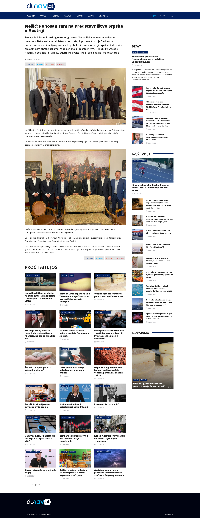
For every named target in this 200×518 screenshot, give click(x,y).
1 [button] (166, 387)
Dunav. (48, 514)
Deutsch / (162, 15)
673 (32, 485)
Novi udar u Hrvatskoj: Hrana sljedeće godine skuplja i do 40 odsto (159, 274)
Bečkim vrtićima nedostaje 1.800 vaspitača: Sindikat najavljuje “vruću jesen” (73, 473)
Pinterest (61, 64)
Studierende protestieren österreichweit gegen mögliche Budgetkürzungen (148, 59)
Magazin (68, 16)
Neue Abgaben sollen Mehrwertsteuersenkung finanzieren (157, 137)
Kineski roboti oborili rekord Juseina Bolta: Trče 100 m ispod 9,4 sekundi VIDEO (150, 188)
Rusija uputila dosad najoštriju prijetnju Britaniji (73, 405)
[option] (152, 363)
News (134, 52)
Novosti (44, 16)
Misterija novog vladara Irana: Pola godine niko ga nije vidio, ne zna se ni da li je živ (40, 334)
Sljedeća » (37, 485)
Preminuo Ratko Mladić (106, 404)
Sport (80, 16)
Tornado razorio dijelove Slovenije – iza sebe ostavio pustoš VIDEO (158, 260)
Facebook (30, 64)
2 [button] (168, 387)
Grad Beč (103, 16)
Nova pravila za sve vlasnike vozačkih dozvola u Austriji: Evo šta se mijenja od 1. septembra (109, 334)
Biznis (56, 16)
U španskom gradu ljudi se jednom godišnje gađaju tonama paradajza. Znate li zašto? (108, 371)
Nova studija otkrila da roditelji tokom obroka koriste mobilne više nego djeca (159, 219)
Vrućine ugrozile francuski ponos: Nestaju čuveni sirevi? (109, 295)
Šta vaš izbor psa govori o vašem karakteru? (38, 368)
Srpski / (154, 15)
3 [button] (170, 387)
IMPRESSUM (168, 514)
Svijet (37, 275)
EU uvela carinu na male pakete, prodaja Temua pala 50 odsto (74, 333)
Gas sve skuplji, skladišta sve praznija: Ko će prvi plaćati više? (40, 438)
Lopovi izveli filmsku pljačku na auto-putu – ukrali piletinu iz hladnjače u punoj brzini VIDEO (40, 297)
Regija (107, 386)
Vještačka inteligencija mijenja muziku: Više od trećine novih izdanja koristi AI (159, 316)
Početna (31, 16)
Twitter (40, 64)
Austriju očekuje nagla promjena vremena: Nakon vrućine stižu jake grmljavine (109, 473)
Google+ (51, 64)
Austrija (28, 59)
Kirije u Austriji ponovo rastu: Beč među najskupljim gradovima (109, 438)
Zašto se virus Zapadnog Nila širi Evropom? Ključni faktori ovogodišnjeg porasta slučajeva (74, 297)
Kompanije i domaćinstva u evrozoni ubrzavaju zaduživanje (73, 438)
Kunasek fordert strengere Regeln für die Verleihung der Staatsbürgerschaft (159, 90)
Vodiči (91, 16)
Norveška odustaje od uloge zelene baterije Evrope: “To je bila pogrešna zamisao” (159, 302)
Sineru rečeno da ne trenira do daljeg (40, 471)
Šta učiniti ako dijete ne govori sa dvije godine (37, 405)
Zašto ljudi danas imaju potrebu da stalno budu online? (71, 370)
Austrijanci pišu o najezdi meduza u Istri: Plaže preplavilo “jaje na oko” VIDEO (159, 288)
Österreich (143, 52)
